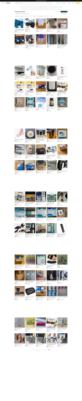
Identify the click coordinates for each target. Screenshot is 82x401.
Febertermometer (27, 76)
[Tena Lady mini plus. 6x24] (41, 259)
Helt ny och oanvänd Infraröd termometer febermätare (51, 234)
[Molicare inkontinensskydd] (30, 165)
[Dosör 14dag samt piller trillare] (41, 102)
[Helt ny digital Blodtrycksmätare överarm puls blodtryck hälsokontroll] (52, 338)
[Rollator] (62, 259)
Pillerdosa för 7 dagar (39, 328)
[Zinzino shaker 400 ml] (41, 39)
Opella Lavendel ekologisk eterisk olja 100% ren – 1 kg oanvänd (62, 329)
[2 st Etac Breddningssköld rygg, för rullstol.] (30, 291)
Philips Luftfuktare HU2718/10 (51, 139)
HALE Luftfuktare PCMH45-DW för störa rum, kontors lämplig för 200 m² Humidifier (41, 77)
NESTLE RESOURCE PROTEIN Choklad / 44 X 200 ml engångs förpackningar (51, 329)
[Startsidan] (8, 3)
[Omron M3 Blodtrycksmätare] (41, 197)
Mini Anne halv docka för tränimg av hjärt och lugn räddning (40, 281)
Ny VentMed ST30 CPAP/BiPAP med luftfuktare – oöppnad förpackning (51, 156)
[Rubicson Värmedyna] (41, 228)
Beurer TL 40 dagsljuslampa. (40, 29)
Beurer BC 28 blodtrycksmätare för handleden (62, 155)
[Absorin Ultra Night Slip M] (20, 212)
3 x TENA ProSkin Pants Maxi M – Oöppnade (30, 108)
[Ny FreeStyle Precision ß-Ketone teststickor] (20, 86)
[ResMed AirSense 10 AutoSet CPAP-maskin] (41, 149)
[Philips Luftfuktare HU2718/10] (52, 134)
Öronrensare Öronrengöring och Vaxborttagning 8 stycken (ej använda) (19, 77)
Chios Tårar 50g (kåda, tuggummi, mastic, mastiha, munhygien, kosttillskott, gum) (30, 203)
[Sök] (48, 3)
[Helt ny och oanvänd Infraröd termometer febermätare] (52, 228)
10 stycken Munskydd (39, 92)
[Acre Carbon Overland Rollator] (30, 338)
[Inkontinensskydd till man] (20, 39)
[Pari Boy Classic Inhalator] (62, 102)
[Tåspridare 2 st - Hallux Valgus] (20, 134)
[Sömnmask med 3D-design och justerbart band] (20, 228)
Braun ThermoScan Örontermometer (28, 218)
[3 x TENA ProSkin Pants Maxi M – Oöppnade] (30, 102)
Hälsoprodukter (18, 13)
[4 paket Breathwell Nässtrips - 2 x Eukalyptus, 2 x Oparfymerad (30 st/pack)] (52, 291)
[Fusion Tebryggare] (62, 212)
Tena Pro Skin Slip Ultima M (50, 218)
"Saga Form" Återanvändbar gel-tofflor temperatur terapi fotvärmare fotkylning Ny (30, 282)
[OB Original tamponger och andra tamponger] (20, 275)
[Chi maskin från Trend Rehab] (62, 338)
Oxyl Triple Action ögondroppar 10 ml (62, 297)
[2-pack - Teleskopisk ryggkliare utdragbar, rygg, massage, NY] (62, 39)
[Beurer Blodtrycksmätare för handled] (20, 102)
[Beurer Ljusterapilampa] (20, 322)
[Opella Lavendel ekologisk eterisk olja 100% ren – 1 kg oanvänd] (62, 322)
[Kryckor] (62, 275)
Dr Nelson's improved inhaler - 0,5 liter (51, 281)
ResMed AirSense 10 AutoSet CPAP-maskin (40, 155)
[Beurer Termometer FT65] (52, 39)
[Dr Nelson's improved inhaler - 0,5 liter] (52, 275)
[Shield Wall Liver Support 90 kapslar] (52, 102)
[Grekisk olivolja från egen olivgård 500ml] (62, 197)
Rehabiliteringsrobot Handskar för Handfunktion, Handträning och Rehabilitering (30, 45)
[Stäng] (81, 0)
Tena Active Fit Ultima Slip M (40, 218)
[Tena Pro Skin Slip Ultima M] (52, 212)
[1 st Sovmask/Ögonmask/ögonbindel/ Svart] (52, 259)
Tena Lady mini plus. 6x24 (39, 265)
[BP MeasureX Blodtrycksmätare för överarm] (20, 291)
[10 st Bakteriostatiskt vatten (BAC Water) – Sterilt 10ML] (62, 71)
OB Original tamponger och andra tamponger (19, 281)
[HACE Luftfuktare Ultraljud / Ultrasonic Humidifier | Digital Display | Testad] (41, 134)
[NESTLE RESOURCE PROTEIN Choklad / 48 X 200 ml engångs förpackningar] (62, 86)
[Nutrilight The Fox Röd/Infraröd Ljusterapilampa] (52, 86)
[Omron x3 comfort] (62, 134)
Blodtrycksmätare (27, 29)
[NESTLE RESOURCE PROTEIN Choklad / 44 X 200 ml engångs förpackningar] (52, 322)
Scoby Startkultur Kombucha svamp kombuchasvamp (29, 140)
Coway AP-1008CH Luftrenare (51, 29)
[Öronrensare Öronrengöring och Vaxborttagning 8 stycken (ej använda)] (20, 71)
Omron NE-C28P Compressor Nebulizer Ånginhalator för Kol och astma (19, 266)
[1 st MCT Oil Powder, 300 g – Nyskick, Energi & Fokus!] (52, 197)
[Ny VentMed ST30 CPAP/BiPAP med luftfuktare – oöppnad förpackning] (52, 149)
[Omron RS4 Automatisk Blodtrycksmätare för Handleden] (41, 291)
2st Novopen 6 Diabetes (18, 155)
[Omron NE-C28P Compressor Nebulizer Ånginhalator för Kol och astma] (20, 259)
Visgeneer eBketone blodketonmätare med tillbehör (29, 234)
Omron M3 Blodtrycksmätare (40, 202)
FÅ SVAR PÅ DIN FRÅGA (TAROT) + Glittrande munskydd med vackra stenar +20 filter (19, 30)
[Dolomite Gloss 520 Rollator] (41, 338)
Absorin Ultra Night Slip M (18, 218)
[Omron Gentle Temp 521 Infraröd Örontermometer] (20, 165)
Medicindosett (27, 265)
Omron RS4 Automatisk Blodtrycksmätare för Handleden (40, 297)
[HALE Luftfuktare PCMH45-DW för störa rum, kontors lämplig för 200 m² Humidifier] (41, 71)
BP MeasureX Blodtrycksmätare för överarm (20, 297)
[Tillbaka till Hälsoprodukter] (15, 13)
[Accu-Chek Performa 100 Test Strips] (62, 23)
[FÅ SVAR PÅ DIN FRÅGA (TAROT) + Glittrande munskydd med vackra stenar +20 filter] (20, 23)
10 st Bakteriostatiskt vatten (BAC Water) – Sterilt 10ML (62, 77)
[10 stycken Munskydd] (41, 86)
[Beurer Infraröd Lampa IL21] (52, 71)
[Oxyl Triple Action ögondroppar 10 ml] (62, 291)
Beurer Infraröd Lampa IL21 (50, 76)
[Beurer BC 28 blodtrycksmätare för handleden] (62, 149)
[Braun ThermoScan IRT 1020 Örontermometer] (30, 322)
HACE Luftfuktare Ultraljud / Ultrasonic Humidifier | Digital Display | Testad (40, 140)
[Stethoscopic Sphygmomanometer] (62, 165)
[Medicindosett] (30, 259)
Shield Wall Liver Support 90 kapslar (51, 108)
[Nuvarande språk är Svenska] (57, 3)
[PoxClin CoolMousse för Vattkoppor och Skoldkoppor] (30, 149)
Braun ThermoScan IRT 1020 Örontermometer (29, 329)
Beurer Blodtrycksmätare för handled (19, 108)
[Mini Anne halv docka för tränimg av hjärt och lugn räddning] (41, 275)
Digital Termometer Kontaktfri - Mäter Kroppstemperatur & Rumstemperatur (61, 234)
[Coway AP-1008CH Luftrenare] (52, 23)
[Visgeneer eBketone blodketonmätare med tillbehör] (30, 228)
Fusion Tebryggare (60, 218)
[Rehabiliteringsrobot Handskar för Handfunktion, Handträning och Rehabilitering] (30, 39)
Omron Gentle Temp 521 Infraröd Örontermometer (19, 171)
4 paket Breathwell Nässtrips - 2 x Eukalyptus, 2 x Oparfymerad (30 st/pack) (51, 297)
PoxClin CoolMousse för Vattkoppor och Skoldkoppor (29, 155)
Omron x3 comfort (60, 139)
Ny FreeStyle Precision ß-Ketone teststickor (19, 93)
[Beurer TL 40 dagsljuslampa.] (41, 23)
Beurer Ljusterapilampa (18, 328)
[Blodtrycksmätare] (30, 23)
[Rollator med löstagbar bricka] (41, 165)
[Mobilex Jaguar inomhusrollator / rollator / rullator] (20, 197)
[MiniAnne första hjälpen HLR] (20, 338)
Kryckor (58, 281)
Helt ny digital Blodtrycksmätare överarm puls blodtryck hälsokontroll (51, 344)
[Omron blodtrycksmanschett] (52, 165)
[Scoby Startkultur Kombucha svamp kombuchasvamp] (30, 134)
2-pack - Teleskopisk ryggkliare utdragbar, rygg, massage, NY (61, 45)
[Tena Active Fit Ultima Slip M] (41, 212)
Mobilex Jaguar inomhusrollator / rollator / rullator (19, 203)
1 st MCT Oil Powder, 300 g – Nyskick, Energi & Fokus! (51, 203)
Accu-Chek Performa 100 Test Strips (61, 30)
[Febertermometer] (30, 71)
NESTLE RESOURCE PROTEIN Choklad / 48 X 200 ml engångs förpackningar (61, 93)
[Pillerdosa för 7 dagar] (41, 322)
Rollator (58, 265)
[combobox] (32, 3)
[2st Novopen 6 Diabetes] (20, 149)
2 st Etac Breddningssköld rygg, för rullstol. (29, 297)
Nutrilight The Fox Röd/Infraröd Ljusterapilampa (51, 93)
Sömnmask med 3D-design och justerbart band (19, 234)
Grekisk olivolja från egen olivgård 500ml (62, 203)
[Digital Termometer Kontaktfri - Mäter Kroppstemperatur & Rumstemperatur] (62, 228)
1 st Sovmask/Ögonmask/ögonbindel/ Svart (50, 266)
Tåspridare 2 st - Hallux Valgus (19, 139)
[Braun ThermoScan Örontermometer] (30, 212)
